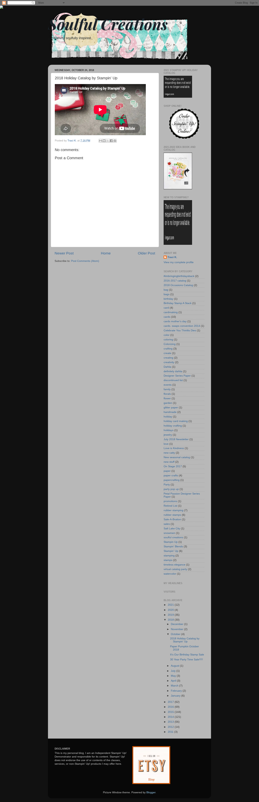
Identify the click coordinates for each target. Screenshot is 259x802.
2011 (171, 731)
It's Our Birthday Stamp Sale (187, 654)
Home (106, 253)
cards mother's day (175, 321)
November (177, 629)
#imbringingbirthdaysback (179, 276)
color (167, 335)
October (176, 634)
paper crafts (171, 475)
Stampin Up (171, 542)
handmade (170, 412)
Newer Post (64, 253)
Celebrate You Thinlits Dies (180, 330)
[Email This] (100, 141)
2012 (171, 727)
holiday (168, 416)
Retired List (170, 505)
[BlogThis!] (104, 141)
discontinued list (173, 380)
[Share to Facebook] (111, 141)
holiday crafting (173, 425)
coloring (168, 339)
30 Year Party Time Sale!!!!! (186, 659)
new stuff (169, 461)
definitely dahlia (173, 371)
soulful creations (173, 537)
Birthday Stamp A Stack (178, 303)
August (175, 665)
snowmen (169, 533)
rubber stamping (173, 510)
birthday (168, 298)
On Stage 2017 (173, 466)
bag (166, 289)
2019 (171, 614)
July (173, 670)
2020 (171, 610)
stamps (168, 560)
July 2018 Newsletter (176, 439)
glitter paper (171, 407)
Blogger (150, 792)
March (175, 685)
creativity (169, 362)
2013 (171, 721)
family (167, 389)
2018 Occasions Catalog (178, 285)
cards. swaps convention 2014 (182, 326)
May (174, 675)
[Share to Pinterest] (115, 141)
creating (168, 357)
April (174, 680)
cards (167, 316)
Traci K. (172, 257)
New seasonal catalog (177, 457)
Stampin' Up (171, 551)
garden (168, 403)
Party (167, 484)
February (177, 690)
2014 (171, 716)
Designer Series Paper (177, 375)
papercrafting (172, 480)
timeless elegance (174, 564)
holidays (168, 430)
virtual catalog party (175, 569)
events (168, 384)
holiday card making (176, 421)
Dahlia (167, 366)
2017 (171, 702)
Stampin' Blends (173, 546)
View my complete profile (179, 262)
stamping (169, 555)
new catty (169, 452)
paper (167, 471)
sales (167, 524)
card (166, 307)
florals (167, 393)
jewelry (168, 434)
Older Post (146, 253)
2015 (171, 712)
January (176, 695)
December (177, 624)
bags (167, 294)
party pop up (171, 489)
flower (167, 398)
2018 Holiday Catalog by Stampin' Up (184, 640)
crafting (168, 348)
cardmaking (171, 312)
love (166, 443)
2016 (171, 706)
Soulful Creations (108, 24)
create (167, 353)
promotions (170, 501)
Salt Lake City (172, 528)
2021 (171, 604)
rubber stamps (172, 514)
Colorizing (170, 344)
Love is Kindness (174, 448)
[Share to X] (108, 141)
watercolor (170, 573)
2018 (171, 619)
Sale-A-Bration (172, 519)
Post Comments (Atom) (85, 261)
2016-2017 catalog (175, 280)
